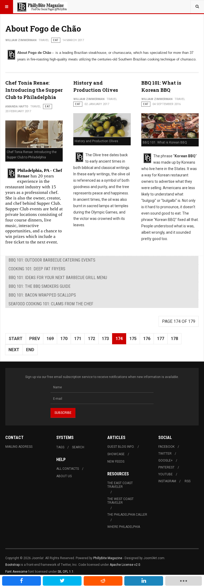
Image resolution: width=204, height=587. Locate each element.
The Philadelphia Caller (127, 514)
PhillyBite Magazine (107, 558)
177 (160, 338)
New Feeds (115, 461)
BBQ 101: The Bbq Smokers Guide (39, 286)
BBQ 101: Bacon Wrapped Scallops (42, 295)
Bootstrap (12, 565)
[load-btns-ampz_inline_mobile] (183, 581)
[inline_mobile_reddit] (103, 581)
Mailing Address (18, 447)
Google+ (165, 460)
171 (77, 338)
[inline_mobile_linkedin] (143, 581)
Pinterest (166, 467)
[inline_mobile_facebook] (21, 581)
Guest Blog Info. (120, 447)
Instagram (167, 481)
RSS (187, 481)
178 (174, 338)
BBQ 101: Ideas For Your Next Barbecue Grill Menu (57, 277)
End (30, 349)
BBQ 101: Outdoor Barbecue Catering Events (51, 260)
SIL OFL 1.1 (66, 571)
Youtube (165, 474)
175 (133, 338)
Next (13, 349)
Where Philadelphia (123, 527)
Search (78, 447)
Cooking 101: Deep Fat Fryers (36, 268)
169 (50, 338)
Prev (34, 338)
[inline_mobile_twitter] (62, 581)
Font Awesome (16, 571)
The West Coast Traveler (120, 501)
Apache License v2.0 (125, 565)
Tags (60, 447)
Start (16, 338)
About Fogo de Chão (43, 28)
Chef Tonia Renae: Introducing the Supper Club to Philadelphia (34, 90)
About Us (64, 476)
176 (146, 338)
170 (63, 338)
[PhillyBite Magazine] (41, 6)
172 (91, 338)
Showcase (116, 454)
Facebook (166, 447)
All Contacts (67, 469)
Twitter (165, 453)
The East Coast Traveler (120, 485)
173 (105, 338)
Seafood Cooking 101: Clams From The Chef (50, 303)
